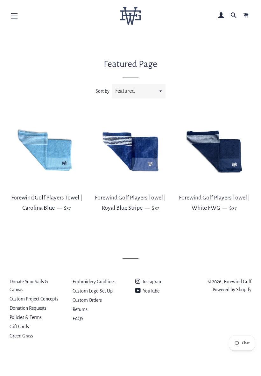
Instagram (152, 281)
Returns (80, 309)
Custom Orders (87, 300)
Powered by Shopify (232, 289)
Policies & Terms (26, 317)
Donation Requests (28, 308)
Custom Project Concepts (34, 298)
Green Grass (21, 335)
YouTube (150, 290)
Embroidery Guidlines (94, 281)
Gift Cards (19, 326)
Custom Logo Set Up (93, 290)
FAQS (78, 318)
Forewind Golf (237, 281)
